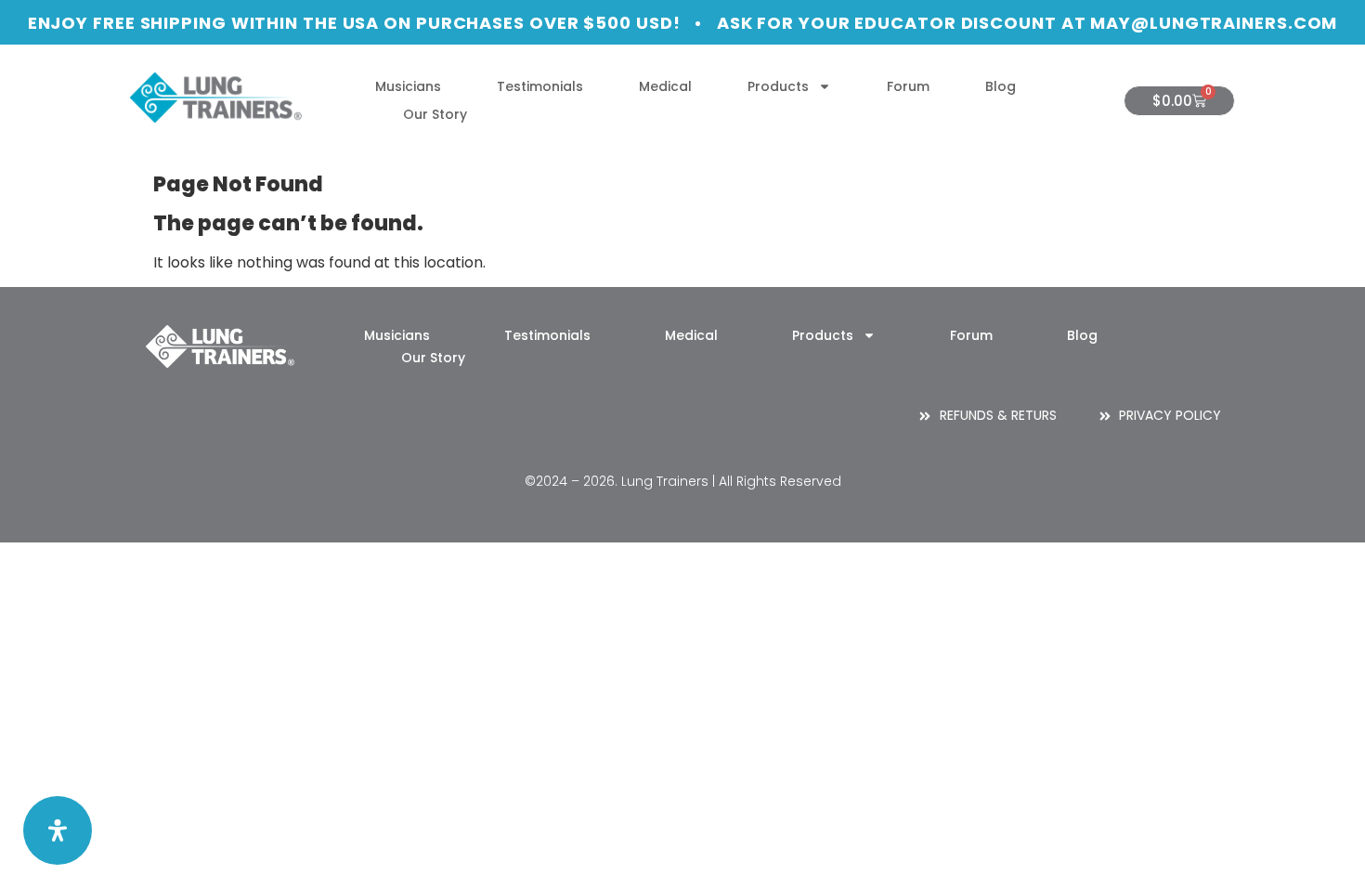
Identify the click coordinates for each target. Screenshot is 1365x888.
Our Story (435, 114)
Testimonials (540, 86)
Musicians (408, 86)
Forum (908, 86)
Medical (665, 86)
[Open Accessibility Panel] (57, 830)
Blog (1000, 86)
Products (778, 86)
